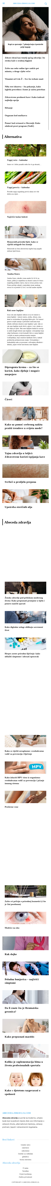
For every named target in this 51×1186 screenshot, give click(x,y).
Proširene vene (11, 807)
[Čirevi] (25, 388)
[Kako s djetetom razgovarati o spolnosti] (25, 1079)
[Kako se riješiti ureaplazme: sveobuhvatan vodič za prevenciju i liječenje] (25, 741)
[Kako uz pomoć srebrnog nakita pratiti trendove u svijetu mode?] (25, 413)
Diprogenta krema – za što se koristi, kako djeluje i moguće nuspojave (22, 371)
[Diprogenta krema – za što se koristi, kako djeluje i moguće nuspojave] (25, 356)
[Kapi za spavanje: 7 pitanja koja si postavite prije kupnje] (25, 30)
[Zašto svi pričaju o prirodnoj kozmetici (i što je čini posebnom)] (25, 891)
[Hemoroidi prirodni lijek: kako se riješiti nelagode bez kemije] (25, 232)
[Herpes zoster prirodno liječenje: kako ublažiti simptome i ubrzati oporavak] (25, 644)
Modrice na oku (12, 928)
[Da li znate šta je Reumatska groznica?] (25, 997)
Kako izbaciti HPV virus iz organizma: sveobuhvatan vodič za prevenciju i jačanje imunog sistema (24, 780)
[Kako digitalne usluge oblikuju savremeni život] (25, 617)
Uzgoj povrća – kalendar (18, 187)
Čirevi (8, 399)
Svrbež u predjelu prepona (20, 481)
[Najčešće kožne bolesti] (25, 207)
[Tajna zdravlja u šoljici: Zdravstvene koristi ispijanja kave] (25, 442)
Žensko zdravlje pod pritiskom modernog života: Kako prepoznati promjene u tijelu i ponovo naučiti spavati (25, 601)
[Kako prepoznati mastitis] (25, 1026)
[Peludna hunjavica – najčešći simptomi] (25, 968)
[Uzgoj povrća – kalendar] (25, 178)
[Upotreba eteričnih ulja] (25, 496)
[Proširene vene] (25, 797)
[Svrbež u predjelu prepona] (25, 471)
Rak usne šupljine (15, 310)
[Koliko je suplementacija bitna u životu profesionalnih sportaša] (25, 1051)
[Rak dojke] (25, 943)
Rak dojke (11, 954)
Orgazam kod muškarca (16, 115)
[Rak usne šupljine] (25, 301)
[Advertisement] (25, 554)
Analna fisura (13, 274)
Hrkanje (9, 108)
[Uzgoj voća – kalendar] (25, 150)
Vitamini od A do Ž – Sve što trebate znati (24, 79)
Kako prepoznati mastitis (19, 1036)
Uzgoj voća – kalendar (17, 160)
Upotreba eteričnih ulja (18, 507)
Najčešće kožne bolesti (17, 217)
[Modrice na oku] (25, 918)
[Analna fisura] (25, 264)
